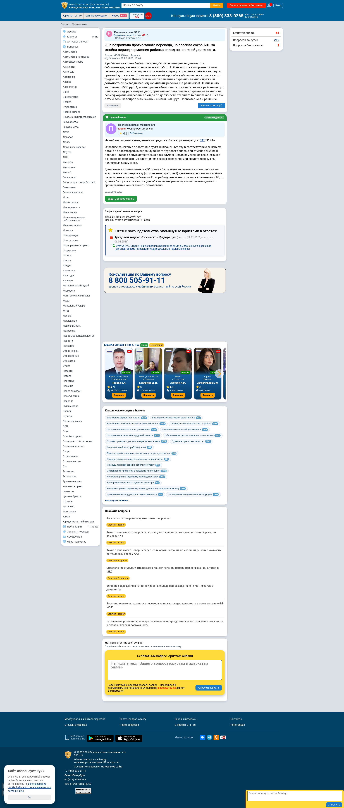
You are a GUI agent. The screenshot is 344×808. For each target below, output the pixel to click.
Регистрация (156, 345)
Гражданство (71, 127)
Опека (66, 365)
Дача (66, 132)
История (68, 230)
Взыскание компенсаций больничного (176, 417)
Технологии (69, 476)
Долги (66, 142)
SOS (148, 16)
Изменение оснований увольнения (184, 429)
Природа (68, 401)
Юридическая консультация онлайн (94, 7)
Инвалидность (71, 207)
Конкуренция (70, 235)
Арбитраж (69, 76)
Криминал (69, 270)
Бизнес (67, 101)
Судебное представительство (191, 441)
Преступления (71, 396)
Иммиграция (70, 202)
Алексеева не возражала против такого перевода (138, 518)
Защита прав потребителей (79, 182)
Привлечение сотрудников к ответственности (134, 494)
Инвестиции (70, 212)
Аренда (67, 81)
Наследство (70, 320)
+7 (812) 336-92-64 (75, 779)
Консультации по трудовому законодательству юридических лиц (146, 488)
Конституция (70, 240)
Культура (68, 275)
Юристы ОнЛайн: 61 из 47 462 (122, 344)
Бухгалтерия (70, 106)
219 (276, 39)
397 (202, 140)
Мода (66, 300)
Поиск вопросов (129, 724)
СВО (65, 426)
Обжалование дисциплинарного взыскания (192, 435)
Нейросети (69, 330)
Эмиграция (69, 511)
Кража (67, 260)
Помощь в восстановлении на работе (194, 423)
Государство (70, 122)
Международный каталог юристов (84, 719)
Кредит (67, 265)
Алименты (69, 66)
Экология (68, 506)
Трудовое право (72, 481)
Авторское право (73, 61)
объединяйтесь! (99, 4)
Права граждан (72, 391)
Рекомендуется (214, 117)
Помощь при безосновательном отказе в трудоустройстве (141, 453)
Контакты (236, 719)
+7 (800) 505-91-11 (75, 770)
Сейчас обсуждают (96, 15)
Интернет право (72, 225)
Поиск (144, 345)
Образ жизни (70, 350)
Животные (69, 167)
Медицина (69, 290)
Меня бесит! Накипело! (76, 295)
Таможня (68, 471)
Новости (68, 340)
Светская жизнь (72, 421)
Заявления (69, 187)
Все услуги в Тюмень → (118, 500)
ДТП (65, 157)
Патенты (68, 370)
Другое (67, 152)
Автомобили (70, 51)
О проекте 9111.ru (185, 724)
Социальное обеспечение (78, 441)
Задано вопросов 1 (124, 35)
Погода (67, 375)
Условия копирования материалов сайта (98, 766)
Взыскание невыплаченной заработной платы (136, 423)
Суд (65, 466)
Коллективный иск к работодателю (129, 447)
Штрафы (68, 501)
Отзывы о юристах (75, 724)
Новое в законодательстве (78, 335)
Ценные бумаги (72, 496)
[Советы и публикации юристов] (64, 5)
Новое (119, 15)
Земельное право (73, 192)
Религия (68, 416)
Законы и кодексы (186, 719)
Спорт (66, 451)
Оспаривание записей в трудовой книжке (133, 435)
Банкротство (70, 96)
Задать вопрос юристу (121, 198)
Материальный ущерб (76, 285)
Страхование (70, 456)
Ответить (112, 105)
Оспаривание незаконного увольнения (131, 429)
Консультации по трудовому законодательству (135, 476)
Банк (66, 91)
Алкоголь (68, 71)
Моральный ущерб (74, 305)
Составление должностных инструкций (193, 494)
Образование (71, 355)
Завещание (69, 177)
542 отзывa (133, 133)
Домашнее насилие (74, 147)
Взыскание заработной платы (126, 417)
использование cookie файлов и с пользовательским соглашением (29, 787)
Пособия (68, 386)
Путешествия (70, 406)
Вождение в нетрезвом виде (79, 117)
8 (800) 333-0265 (226, 15)
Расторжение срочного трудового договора (133, 482)
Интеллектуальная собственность (74, 219)
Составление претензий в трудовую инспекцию (136, 470)
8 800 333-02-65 (166, 687)
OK (29, 797)
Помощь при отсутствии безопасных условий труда (137, 459)
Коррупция (69, 250)
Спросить (119, 395)
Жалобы (68, 162)
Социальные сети (73, 446)
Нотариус (68, 345)
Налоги (67, 315)
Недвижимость (72, 325)
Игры (66, 197)
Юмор (66, 516)
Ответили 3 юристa (117, 560)
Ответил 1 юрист (116, 525)
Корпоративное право (76, 245)
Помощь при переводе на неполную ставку (133, 464)
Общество (69, 360)
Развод (67, 411)
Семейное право (72, 436)
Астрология (70, 86)
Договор (68, 137)
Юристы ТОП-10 (72, 15)
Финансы (68, 491)
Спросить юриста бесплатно (246, 5)
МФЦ (66, 310)
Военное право (71, 111)
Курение (68, 280)
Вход (278, 5)
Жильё (67, 172)
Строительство (72, 461)
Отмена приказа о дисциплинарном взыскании (136, 441)
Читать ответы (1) (211, 105)
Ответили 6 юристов (118, 578)
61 (277, 32)
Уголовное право (73, 486)
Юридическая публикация (78, 521)
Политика (69, 381)
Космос (67, 255)
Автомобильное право (76, 56)
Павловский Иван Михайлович (136, 124)
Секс (65, 431)
